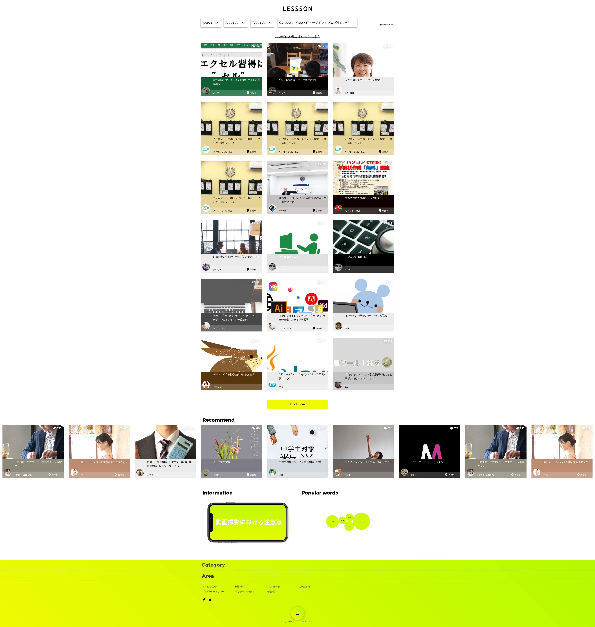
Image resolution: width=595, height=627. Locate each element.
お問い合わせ (273, 586)
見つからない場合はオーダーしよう (297, 36)
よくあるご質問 (210, 586)
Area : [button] (232, 23)
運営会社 (271, 591)
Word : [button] (207, 23)
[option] (99, 451)
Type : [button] (259, 23)
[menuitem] (297, 613)
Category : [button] (314, 23)
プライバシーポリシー (213, 591)
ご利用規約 (304, 586)
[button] (203, 600)
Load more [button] (297, 404)
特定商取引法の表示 (244, 591)
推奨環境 (239, 586)
